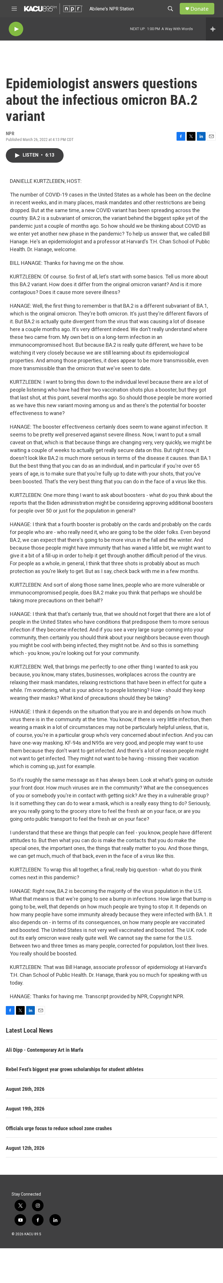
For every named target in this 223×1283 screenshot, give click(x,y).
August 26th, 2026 (25, 1089)
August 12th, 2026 (25, 1148)
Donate (199, 9)
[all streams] (214, 29)
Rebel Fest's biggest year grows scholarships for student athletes (74, 1069)
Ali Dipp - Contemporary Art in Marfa (44, 1050)
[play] (16, 29)
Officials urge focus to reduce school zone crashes (59, 1128)
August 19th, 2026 (25, 1109)
